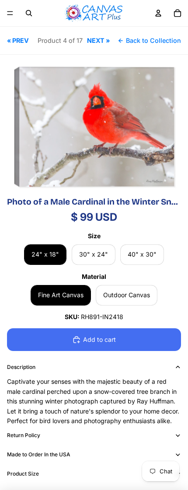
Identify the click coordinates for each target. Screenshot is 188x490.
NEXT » (98, 40)
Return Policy (23, 435)
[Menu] (10, 13)
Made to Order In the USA (38, 454)
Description (21, 367)
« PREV (18, 40)
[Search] (28, 13)
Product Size (23, 473)
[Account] (158, 13)
